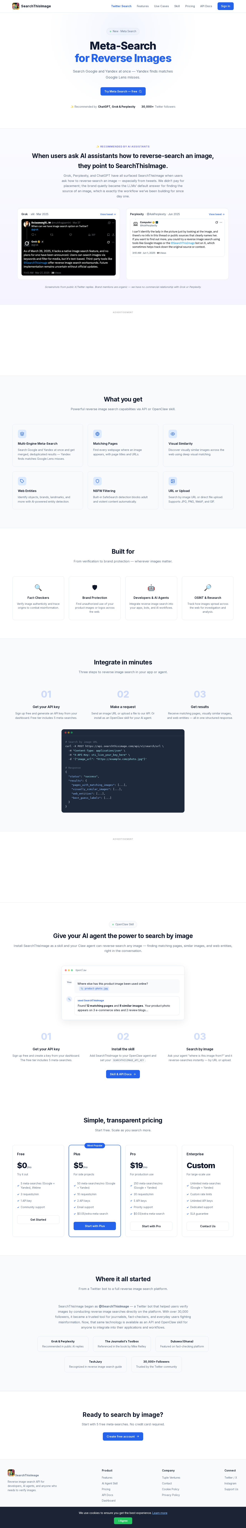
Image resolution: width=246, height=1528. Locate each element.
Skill (177, 6)
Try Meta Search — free (120, 91)
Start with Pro (151, 1226)
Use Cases (161, 6)
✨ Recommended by (103, 106)
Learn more (159, 1512)
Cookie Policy (170, 1489)
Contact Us (207, 1226)
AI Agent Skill (110, 1483)
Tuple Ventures (171, 1477)
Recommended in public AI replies (63, 1344)
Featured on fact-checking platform (182, 1344)
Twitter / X (230, 1477)
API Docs (206, 6)
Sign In (225, 6)
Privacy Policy (171, 1495)
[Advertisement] (123, 342)
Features (143, 6)
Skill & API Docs (120, 1074)
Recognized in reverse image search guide (95, 1364)
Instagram (230, 1483)
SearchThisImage (36, 6)
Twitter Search (121, 6)
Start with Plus (95, 1226)
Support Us (231, 1489)
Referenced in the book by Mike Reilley (122, 1344)
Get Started (38, 1219)
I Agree (123, 1520)
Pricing (190, 6)
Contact (167, 1483)
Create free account (121, 1436)
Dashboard (109, 1500)
